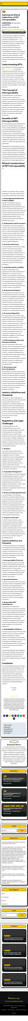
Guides (17, 806)
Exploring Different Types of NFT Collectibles (12, 808)
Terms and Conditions (21, 1009)
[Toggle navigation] (2, 4)
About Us (14, 1013)
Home (3, 893)
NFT (4, 11)
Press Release (5, 897)
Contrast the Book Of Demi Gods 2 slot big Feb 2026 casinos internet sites (13, 939)
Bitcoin (3, 900)
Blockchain (6, 806)
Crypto (12, 806)
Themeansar (14, 1007)
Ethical (5, 27)
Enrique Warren (17, 23)
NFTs (19, 39)
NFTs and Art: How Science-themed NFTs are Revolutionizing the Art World (8, 729)
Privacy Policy (11, 1009)
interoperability (8, 69)
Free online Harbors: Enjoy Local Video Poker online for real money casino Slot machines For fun (13, 875)
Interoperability (12, 27)
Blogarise (21, 1005)
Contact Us (4, 904)
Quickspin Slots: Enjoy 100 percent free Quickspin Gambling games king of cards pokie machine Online (13, 882)
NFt (18, 27)
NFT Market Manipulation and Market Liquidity (11, 794)
